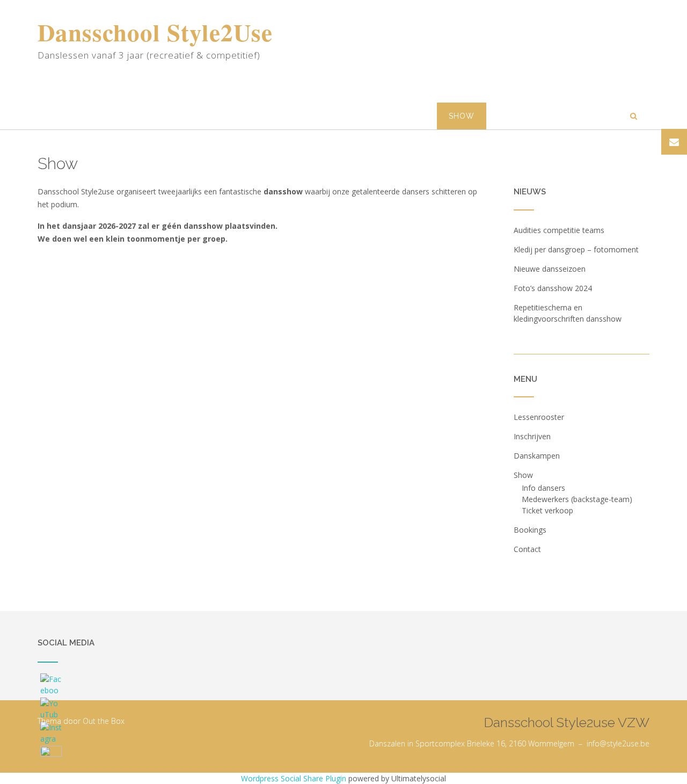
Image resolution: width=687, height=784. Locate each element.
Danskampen (397, 116)
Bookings (519, 116)
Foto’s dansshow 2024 (553, 288)
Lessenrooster (235, 116)
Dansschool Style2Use (155, 32)
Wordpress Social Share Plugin (294, 778)
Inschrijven (319, 116)
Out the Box (104, 721)
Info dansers (543, 488)
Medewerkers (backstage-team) (577, 499)
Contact (584, 116)
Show (461, 116)
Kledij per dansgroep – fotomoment (576, 249)
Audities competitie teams (559, 230)
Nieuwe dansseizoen (550, 269)
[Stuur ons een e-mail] (674, 142)
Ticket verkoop (547, 510)
